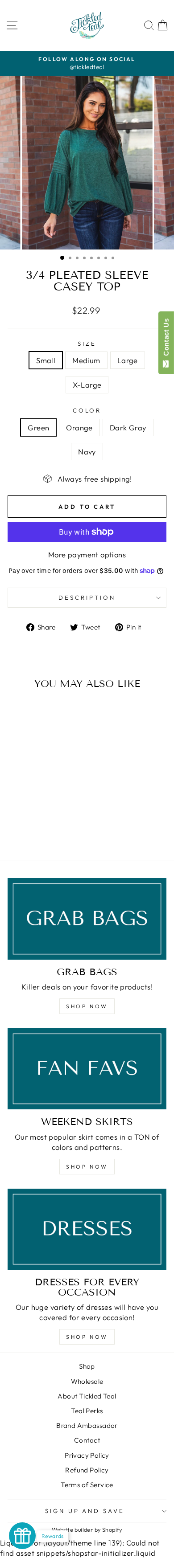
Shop (87, 1366)
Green (38, 427)
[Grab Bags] (87, 918)
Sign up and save (85, 1510)
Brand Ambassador (87, 1425)
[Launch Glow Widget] (22, 1535)
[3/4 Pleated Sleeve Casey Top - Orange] (32, 829)
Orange (79, 427)
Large (127, 360)
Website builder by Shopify (87, 1529)
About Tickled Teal (87, 1396)
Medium (86, 360)
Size (87, 343)
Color (87, 410)
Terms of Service (87, 1484)
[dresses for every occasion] (87, 1229)
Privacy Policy (87, 1455)
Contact (87, 1440)
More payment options (87, 554)
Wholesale (87, 1381)
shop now (87, 1166)
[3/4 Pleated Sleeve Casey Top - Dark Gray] (43, 829)
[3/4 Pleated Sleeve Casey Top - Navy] (53, 829)
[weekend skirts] (87, 1068)
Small (45, 360)
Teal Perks (87, 1411)
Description (87, 597)
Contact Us (166, 339)
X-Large (87, 384)
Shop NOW (87, 1006)
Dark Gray (128, 427)
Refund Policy (86, 1470)
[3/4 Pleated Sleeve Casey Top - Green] (22, 829)
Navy (87, 451)
